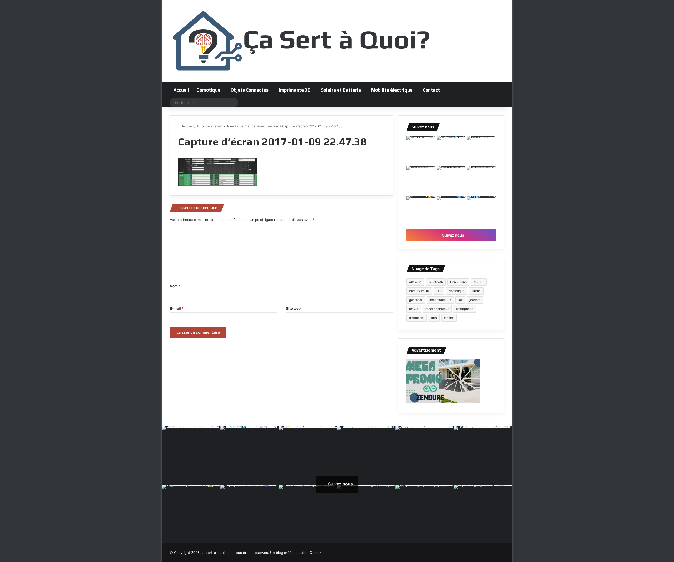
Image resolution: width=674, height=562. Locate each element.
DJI (439, 291)
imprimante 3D (440, 300)
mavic (413, 309)
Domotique (208, 90)
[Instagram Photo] (420, 150)
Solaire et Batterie (341, 90)
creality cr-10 (419, 291)
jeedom (474, 300)
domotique (456, 291)
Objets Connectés (250, 90)
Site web (293, 308)
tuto (434, 318)
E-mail (177, 308)
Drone (476, 291)
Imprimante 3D (295, 90)
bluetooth (436, 282)
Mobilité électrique (392, 90)
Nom (175, 286)
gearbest (415, 300)
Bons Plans (458, 282)
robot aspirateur (437, 309)
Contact (431, 90)
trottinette (416, 318)
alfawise (415, 282)
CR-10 (479, 282)
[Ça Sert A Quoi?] (301, 41)
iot (460, 300)
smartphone (464, 309)
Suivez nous (452, 235)
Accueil (181, 90)
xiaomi (449, 318)
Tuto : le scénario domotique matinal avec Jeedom (237, 126)
